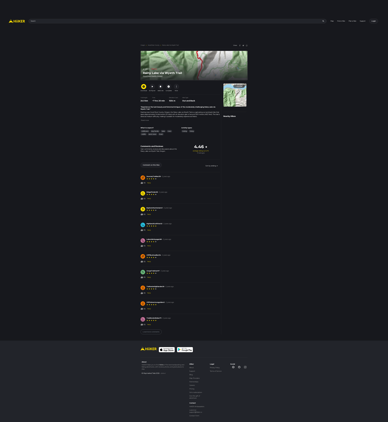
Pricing (191, 389)
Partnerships (193, 382)
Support (362, 21)
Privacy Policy (215, 368)
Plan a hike (352, 21)
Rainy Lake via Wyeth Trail (170, 45)
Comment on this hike (151, 165)
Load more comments (151, 332)
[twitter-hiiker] (239, 367)
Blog (191, 375)
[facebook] (239, 45)
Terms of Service (216, 371)
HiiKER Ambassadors (196, 406)
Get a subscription (195, 392)
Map (332, 21)
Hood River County (153, 45)
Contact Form (194, 416)
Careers (192, 385)
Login (374, 21)
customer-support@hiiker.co (195, 411)
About (191, 368)
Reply (149, 183)
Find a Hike (341, 21)
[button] (145, 120)
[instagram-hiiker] (245, 367)
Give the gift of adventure (194, 397)
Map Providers (194, 378)
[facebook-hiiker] (233, 367)
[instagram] (246, 45)
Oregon (143, 45)
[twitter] (243, 45)
